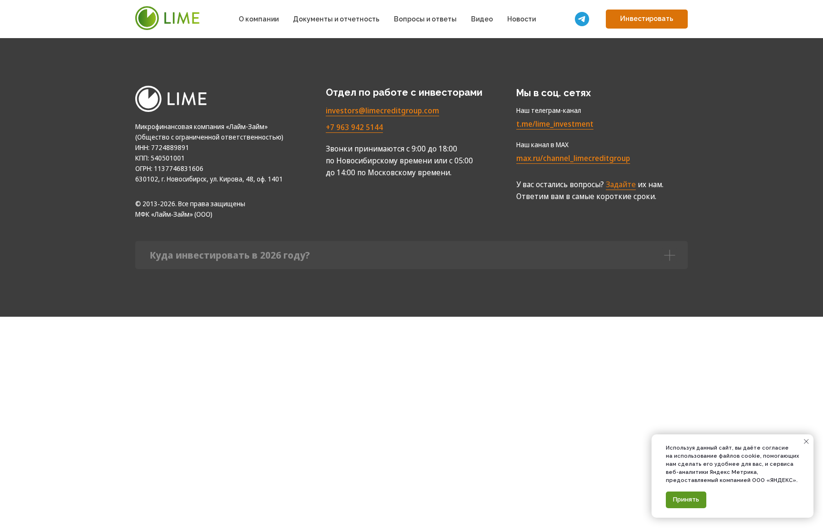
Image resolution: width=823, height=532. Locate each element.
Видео (482, 19)
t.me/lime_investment (554, 124)
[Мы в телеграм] (582, 19)
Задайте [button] (621, 184)
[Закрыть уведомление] (806, 441)
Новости (521, 19)
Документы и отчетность (336, 19)
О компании (259, 19)
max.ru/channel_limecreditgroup (573, 158)
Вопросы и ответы (425, 19)
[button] (647, 19)
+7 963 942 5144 (354, 127)
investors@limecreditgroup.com (382, 110)
